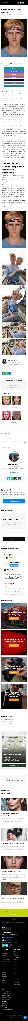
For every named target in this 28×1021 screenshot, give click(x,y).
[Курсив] (4, 442)
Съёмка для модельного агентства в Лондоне (12, 843)
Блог (3, 989)
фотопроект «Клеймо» (20, 91)
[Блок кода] (13, 442)
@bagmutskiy (8, 939)
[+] (18, 441)
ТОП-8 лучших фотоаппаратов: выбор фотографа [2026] (14, 667)
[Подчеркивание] (5, 442)
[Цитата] (12, 442)
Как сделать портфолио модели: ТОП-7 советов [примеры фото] (14, 694)
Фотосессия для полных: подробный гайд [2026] (13, 898)
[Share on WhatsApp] (6, 373)
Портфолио (17, 949)
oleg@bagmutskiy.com (8, 937)
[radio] (10, 385)
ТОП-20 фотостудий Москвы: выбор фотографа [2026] (14, 640)
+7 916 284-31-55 (8, 935)
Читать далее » (4, 824)
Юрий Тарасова (19, 93)
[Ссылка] (15, 442)
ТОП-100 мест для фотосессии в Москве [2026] (14, 614)
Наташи (13, 93)
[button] (25, 2)
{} (16, 441)
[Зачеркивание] (7, 442)
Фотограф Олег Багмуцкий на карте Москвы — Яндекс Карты (14, 594)
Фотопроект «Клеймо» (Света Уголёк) (10, 871)
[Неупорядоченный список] (10, 442)
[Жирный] (2, 442)
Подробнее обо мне (14, 472)
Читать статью (14, 618)
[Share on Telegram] (9, 373)
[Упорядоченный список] (9, 442)
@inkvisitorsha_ (12, 119)
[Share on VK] (3, 373)
